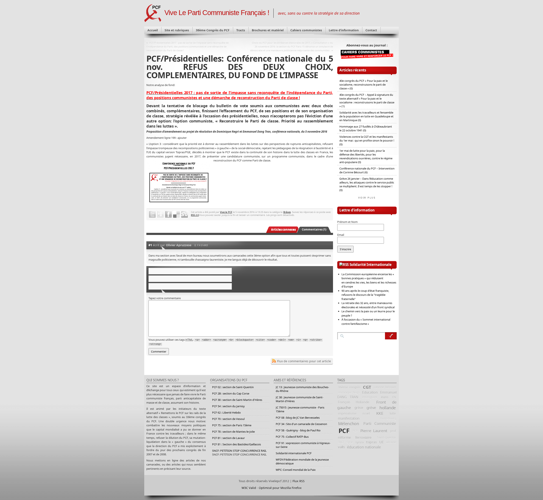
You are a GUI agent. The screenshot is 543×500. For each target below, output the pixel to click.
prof (393, 431)
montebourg (388, 418)
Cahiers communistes (306, 30)
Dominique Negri (349, 392)
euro (384, 397)
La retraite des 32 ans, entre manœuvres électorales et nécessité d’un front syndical (368, 305)
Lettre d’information (344, 30)
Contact (371, 30)
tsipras (371, 442)
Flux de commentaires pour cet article (304, 361)
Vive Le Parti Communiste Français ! (216, 13)
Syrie (350, 442)
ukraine (391, 442)
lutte (393, 413)
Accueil (152, 30)
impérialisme (347, 413)
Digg (160, 214)
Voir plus (367, 197)
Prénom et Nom (347, 222)
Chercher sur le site (391, 335)
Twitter (152, 214)
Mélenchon (348, 423)
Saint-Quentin (386, 437)
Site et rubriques (177, 30)
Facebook (168, 214)
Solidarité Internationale (371, 264)
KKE (379, 413)
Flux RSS (298, 481)
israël (366, 413)
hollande (387, 408)
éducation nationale (364, 447)
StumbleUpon (184, 214)
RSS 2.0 (195, 215)
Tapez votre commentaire (164, 298)
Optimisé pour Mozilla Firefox (280, 488)
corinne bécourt (385, 387)
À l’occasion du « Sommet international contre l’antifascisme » (365, 322)
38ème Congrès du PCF (213, 30)
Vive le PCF (226, 212)
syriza (359, 442)
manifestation (349, 418)
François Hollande (353, 402)
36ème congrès (349, 387)
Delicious (176, 214)
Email (340, 235)
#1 (150, 245)
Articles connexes (283, 229)
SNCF (341, 442)
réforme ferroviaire (354, 437)
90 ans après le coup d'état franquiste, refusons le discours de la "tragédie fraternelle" (365, 295)
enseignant (369, 397)
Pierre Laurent (373, 430)
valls (341, 446)
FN (394, 397)
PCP (355, 431)
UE (381, 442)
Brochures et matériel (268, 30)
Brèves (287, 212)
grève (371, 407)
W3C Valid (249, 488)
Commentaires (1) (314, 229)
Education (370, 392)
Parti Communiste (379, 423)
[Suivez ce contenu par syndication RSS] (344, 264)
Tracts (240, 30)
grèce (358, 407)
